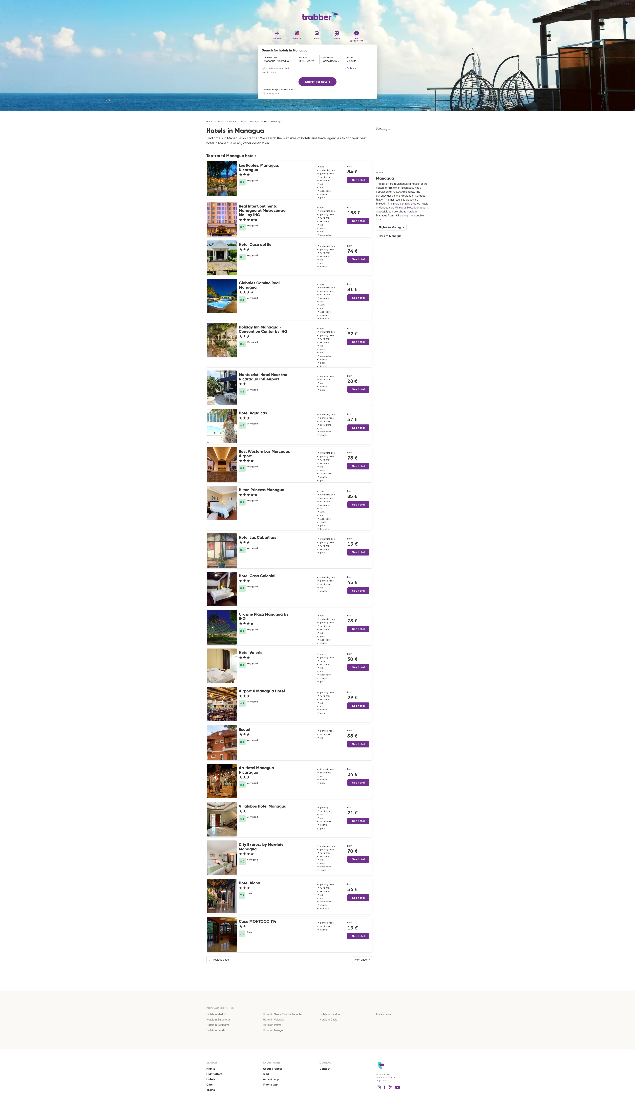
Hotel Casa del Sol (256, 244)
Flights (210, 1068)
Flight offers (214, 1074)
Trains (210, 1089)
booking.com (272, 93)
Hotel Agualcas (253, 413)
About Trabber (272, 1068)
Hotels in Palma (272, 1024)
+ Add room (350, 68)
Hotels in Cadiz (328, 1019)
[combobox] (279, 59)
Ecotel (244, 729)
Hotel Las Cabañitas (257, 537)
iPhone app (270, 1084)
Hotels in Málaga (273, 1030)
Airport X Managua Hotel (262, 691)
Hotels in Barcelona (218, 1019)
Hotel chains (383, 1014)
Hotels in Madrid (216, 1014)
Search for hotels (317, 81)
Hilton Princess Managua (261, 489)
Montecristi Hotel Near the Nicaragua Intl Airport (263, 376)
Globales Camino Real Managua (259, 285)
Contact (324, 1068)
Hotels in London (329, 1014)
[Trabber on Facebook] (384, 1089)
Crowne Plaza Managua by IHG (263, 616)
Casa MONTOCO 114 (257, 921)
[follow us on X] (390, 1089)
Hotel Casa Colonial (257, 575)
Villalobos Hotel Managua (262, 806)
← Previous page (219, 959)
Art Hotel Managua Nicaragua (256, 769)
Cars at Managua (390, 236)
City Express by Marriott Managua (261, 846)
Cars (209, 1084)
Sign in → (627, 3)
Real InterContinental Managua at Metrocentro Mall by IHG (262, 210)
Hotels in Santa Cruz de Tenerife (282, 1014)
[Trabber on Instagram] (378, 1089)
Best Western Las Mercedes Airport (264, 453)
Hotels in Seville (215, 1030)
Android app (271, 1079)
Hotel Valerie (251, 652)
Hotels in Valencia (273, 1019)
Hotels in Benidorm (217, 1024)
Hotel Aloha (249, 883)
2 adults (351, 61)
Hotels (210, 1079)
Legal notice (382, 1080)
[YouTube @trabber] (397, 1089)
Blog (266, 1074)
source (379, 172)
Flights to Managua (391, 227)
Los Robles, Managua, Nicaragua (259, 167)
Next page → (362, 959)
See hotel (358, 180)
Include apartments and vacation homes (275, 70)
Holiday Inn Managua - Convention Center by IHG (263, 329)
